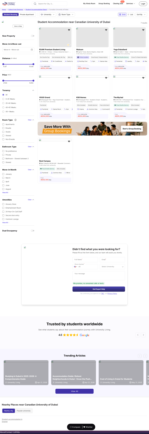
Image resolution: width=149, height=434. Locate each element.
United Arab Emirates (15, 9)
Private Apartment (27, 14)
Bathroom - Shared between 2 (17, 159)
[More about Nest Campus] (55, 150)
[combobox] (49, 4)
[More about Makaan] (92, 37)
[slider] (3, 64)
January (9, 174)
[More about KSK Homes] (92, 86)
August (8, 189)
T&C (102, 293)
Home (4, 9)
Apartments (10, 124)
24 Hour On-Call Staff (14, 212)
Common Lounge (12, 219)
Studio (8, 132)
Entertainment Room (13, 208)
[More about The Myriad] (129, 86)
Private (8, 155)
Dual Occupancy (9, 231)
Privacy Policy (112, 293)
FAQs (17, 432)
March (8, 178)
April (7, 182)
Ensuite (8, 128)
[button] (75, 266)
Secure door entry (12, 215)
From (46, 67)
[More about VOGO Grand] (55, 86)
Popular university (23, 411)
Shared (8, 135)
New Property (8, 36)
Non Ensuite (10, 139)
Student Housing (10, 14)
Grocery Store (11, 204)
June (7, 185)
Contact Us (10, 432)
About (2, 432)
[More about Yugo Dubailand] (129, 37)
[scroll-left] (137, 335)
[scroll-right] (143, 335)
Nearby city (8, 411)
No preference (11, 151)
